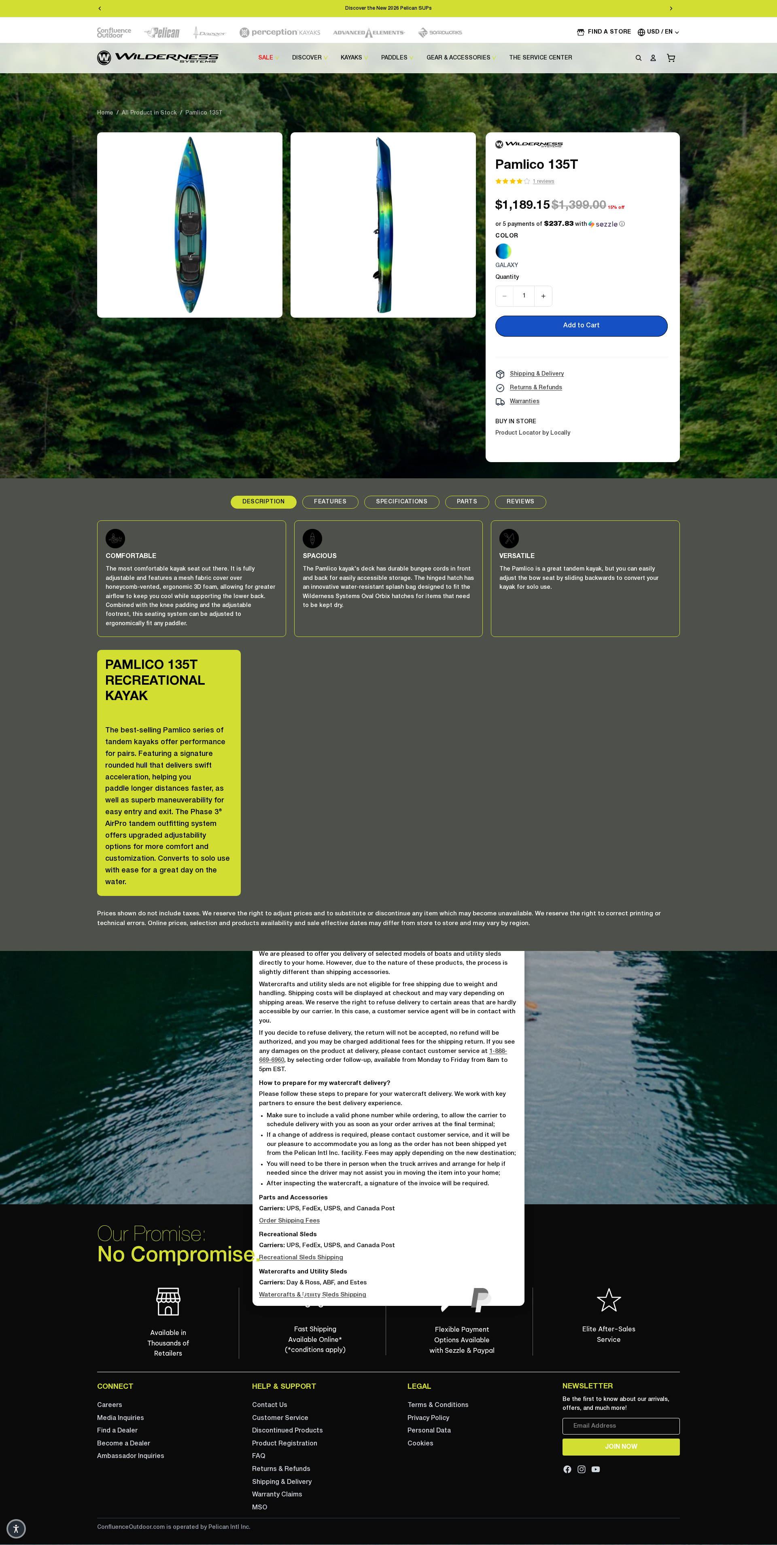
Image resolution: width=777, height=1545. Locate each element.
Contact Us (269, 1405)
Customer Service (280, 1418)
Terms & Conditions (438, 1405)
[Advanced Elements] (369, 33)
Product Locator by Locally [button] (532, 433)
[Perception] (280, 33)
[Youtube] (596, 1469)
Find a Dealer (117, 1431)
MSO (259, 1508)
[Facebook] (567, 1469)
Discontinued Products (287, 1431)
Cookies (420, 1444)
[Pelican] (162, 33)
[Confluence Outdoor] (114, 33)
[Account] (653, 58)
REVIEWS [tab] (521, 502)
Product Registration (284, 1444)
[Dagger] (210, 32)
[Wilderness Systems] (158, 58)
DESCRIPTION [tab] (263, 502)
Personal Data (429, 1431)
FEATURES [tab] (330, 502)
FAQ (258, 1457)
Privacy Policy (428, 1418)
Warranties (524, 401)
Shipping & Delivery (537, 374)
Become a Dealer (123, 1444)
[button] (560, 224)
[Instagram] (581, 1469)
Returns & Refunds (536, 387)
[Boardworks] (440, 33)
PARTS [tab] (467, 502)
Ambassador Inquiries (130, 1457)
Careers (109, 1405)
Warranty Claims (277, 1495)
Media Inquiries (120, 1418)
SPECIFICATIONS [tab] (402, 502)
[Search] (639, 58)
